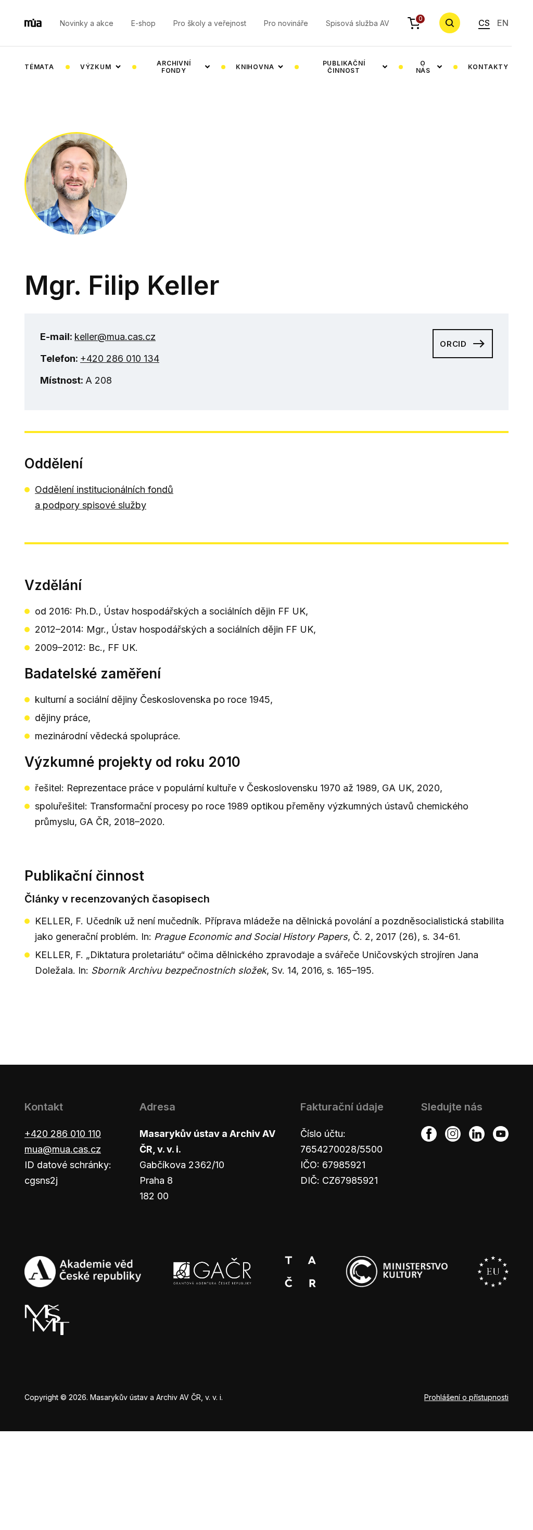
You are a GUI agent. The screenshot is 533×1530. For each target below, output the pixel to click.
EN (503, 23)
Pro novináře (286, 23)
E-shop (143, 23)
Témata (39, 67)
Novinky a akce (86, 23)
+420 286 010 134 (119, 358)
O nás (423, 66)
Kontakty (488, 67)
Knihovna (255, 67)
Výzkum (95, 67)
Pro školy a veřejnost (209, 23)
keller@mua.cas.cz (115, 336)
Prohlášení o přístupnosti (466, 1397)
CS (484, 23)
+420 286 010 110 (62, 1133)
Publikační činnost (344, 66)
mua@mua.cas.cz (62, 1149)
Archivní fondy (174, 66)
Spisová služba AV (357, 23)
